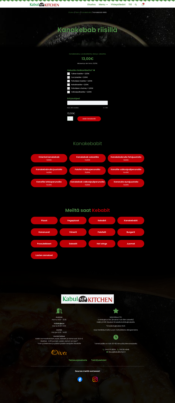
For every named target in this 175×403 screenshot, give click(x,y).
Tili (130, 4)
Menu (102, 4)
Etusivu (91, 4)
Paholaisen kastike (81, 81)
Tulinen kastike (80, 73)
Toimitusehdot (98, 360)
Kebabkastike (80, 84)
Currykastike (79, 77)
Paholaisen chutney (82, 88)
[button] (135, 4)
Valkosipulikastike (81, 92)
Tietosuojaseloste (78, 360)
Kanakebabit (86, 12)
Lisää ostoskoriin (89, 119)
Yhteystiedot (118, 4)
